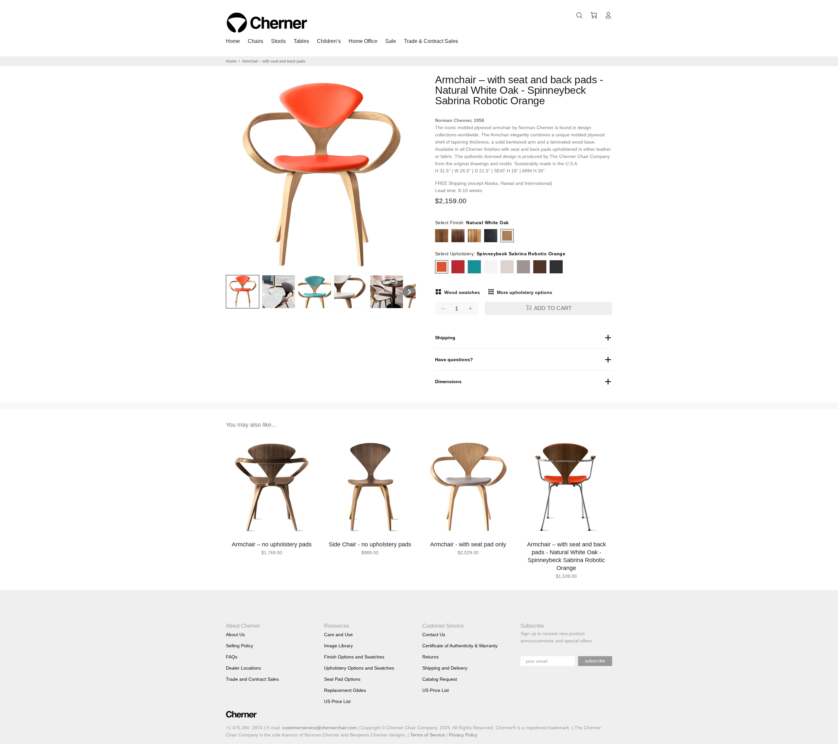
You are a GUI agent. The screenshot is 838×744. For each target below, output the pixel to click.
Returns (430, 656)
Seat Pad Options (342, 679)
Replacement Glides (345, 690)
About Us (235, 634)
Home (231, 61)
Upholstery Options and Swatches (359, 668)
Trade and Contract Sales (252, 679)
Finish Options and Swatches (354, 656)
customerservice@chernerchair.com (319, 727)
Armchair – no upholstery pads (272, 544)
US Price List (337, 701)
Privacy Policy (463, 734)
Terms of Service (427, 734)
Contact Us (433, 634)
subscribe (595, 660)
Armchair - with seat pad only (468, 544)
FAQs (231, 656)
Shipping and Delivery (444, 668)
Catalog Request (439, 679)
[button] (242, 291)
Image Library (338, 645)
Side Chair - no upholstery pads (370, 544)
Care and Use (338, 634)
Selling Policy (239, 645)
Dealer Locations (243, 668)
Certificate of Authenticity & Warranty (460, 645)
